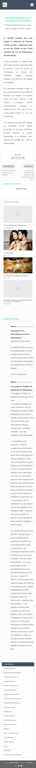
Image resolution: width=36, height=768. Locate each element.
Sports (6, 746)
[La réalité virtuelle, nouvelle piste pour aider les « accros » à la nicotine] (18, 288)
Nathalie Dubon (19, 25)
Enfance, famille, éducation (12, 703)
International (7, 711)
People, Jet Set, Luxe (10, 724)
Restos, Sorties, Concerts (11, 733)
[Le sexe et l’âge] (18, 240)
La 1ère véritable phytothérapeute (15, 225)
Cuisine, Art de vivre (9, 681)
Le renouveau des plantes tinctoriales (16, 275)
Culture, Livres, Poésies (10, 685)
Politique (6, 729)
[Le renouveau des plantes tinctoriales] (18, 265)
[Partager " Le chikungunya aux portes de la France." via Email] (19, 158)
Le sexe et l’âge (9, 253)
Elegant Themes (13, 762)
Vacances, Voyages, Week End (13, 755)
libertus (13, 326)
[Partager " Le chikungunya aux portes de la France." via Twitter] (16, 158)
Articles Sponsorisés (10, 668)
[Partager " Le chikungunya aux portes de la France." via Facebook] (13, 158)
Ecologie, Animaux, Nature (20, 28)
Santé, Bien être (8, 737)
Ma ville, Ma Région (9, 716)
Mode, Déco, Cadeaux (10, 720)
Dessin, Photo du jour (10, 690)
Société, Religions (9, 742)
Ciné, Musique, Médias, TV (11, 677)
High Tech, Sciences (10, 707)
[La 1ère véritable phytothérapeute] (18, 214)
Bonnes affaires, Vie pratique (12, 672)
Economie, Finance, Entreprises (13, 698)
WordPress (30, 762)
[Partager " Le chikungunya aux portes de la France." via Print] (23, 158)
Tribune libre (7, 750)
